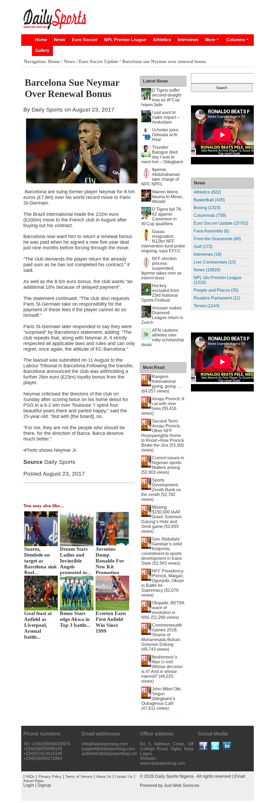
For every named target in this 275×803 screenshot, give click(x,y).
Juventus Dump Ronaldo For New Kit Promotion (110, 559)
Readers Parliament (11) (217, 298)
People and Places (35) (216, 290)
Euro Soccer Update (98, 61)
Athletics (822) (207, 192)
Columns (235, 40)
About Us (103, 777)
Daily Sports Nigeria (174, 776)
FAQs (30, 777)
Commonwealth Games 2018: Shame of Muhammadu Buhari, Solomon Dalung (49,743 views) (161, 637)
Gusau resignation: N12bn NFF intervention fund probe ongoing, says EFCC (163, 241)
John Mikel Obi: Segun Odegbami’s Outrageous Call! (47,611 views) (161, 699)
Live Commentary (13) (215, 262)
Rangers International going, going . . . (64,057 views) (161, 383)
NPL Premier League (125, 40)
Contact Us (124, 777)
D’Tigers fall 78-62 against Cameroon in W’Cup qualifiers (161, 216)
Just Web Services (181, 785)
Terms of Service (78, 777)
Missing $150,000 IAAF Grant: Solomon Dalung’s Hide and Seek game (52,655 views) (161, 519)
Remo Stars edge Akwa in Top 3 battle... (75, 619)
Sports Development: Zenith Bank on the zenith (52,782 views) (161, 490)
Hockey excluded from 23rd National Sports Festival (160, 292)
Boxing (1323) (207, 207)
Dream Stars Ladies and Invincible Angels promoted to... (75, 559)
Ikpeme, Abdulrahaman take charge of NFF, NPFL (160, 176)
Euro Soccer (84, 40)
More (210, 40)
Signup (44, 785)
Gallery (42, 50)
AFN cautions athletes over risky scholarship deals (162, 337)
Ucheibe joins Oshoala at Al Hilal (165, 135)
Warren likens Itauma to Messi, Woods (167, 197)
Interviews (188, 40)
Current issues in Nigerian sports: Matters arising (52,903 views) (162, 465)
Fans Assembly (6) (211, 231)
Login (28, 785)
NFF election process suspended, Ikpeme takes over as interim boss (161, 268)
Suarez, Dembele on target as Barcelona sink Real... (40, 559)
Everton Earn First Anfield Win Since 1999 (111, 622)
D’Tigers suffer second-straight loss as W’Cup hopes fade (161, 97)
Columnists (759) (210, 215)
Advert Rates (33, 781)
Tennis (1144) (206, 306)
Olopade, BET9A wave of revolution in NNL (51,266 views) (162, 610)
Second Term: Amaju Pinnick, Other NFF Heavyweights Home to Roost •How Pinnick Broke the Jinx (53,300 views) (162, 435)
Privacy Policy (50, 777)
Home (41, 40)
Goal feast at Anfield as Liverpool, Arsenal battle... (38, 623)
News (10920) (207, 270)
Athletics (162, 40)
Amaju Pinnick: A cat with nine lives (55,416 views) (162, 406)
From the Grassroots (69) (217, 238)
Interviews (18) (208, 254)
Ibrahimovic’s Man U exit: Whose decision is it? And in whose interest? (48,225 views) (162, 669)
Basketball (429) (209, 200)
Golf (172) (203, 246)
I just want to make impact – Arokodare (166, 117)
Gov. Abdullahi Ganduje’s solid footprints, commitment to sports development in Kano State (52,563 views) (161, 551)
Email (239, 776)
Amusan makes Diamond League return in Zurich (162, 315)
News (59, 40)
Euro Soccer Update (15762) (221, 223)
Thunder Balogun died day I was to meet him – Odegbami (162, 154)
